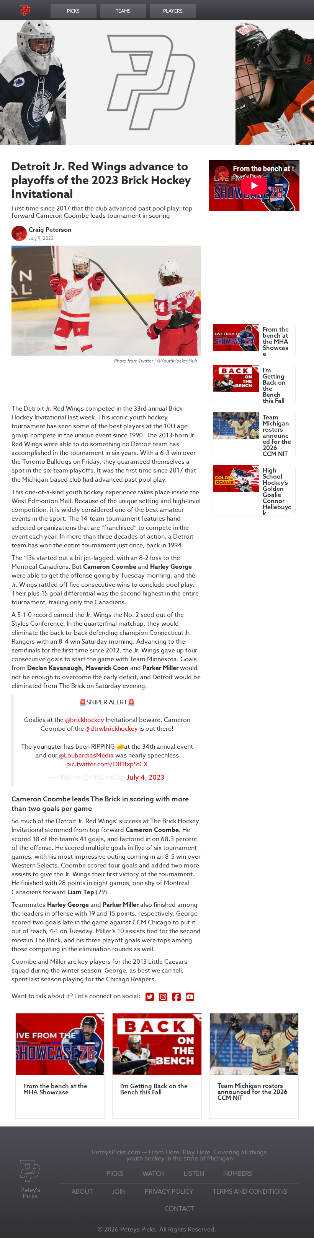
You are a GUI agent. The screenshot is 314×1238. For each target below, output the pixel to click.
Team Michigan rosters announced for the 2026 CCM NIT (253, 1092)
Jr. (49, 408)
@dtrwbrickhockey (111, 728)
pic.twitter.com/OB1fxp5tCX (107, 764)
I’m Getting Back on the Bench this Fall (154, 1089)
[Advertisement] (186, 81)
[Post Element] (254, 340)
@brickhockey (84, 720)
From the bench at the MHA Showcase (55, 1089)
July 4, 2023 (145, 777)
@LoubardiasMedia (86, 755)
